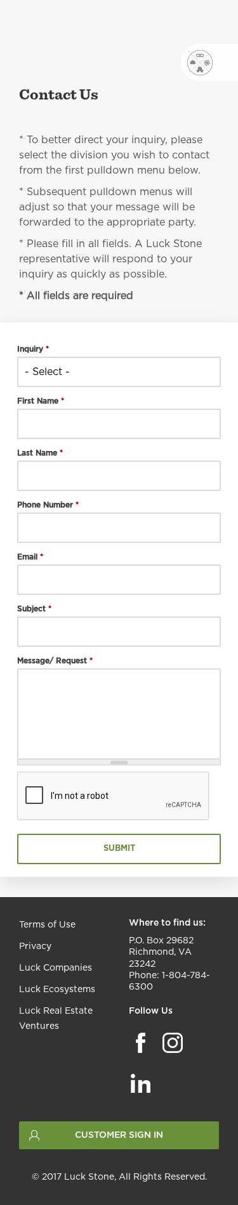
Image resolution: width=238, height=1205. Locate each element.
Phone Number (48, 505)
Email (30, 557)
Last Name (40, 453)
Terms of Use (47, 925)
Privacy (35, 946)
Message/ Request (55, 661)
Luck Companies (55, 968)
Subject (34, 609)
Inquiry (33, 349)
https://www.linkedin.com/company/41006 (141, 1083)
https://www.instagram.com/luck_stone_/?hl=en (173, 1043)
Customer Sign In (119, 1135)
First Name (40, 401)
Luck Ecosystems (57, 989)
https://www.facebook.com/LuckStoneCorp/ (141, 1043)
